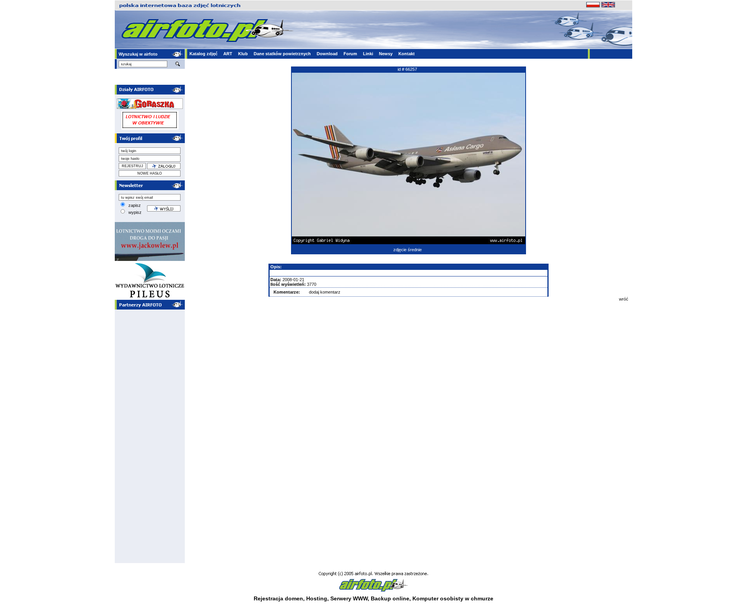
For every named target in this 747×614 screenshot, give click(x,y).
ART (227, 53)
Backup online (390, 598)
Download (327, 53)
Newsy (386, 53)
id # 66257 (407, 69)
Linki (368, 53)
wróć (623, 299)
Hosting (316, 598)
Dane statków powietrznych (282, 53)
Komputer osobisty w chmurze (452, 598)
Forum (350, 53)
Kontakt (406, 53)
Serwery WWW (349, 598)
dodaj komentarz (324, 292)
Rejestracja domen (278, 598)
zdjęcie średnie (407, 249)
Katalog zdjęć (203, 53)
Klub (243, 53)
